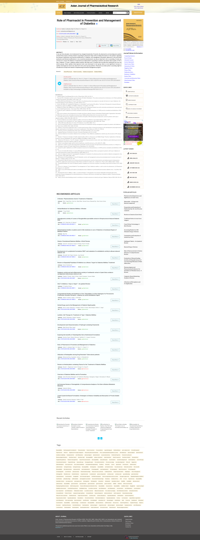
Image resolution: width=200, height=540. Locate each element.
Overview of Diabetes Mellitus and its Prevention (72, 374)
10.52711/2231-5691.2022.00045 (67, 329)
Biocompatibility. (95, 459)
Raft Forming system (74, 485)
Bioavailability (59, 469)
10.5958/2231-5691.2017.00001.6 (67, 257)
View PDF (103, 45)
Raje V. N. (73, 29)
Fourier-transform (90, 450)
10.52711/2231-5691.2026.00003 (67, 368)
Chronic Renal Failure (89, 497)
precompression (69, 481)
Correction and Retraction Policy (132, 78)
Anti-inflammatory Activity (122, 490)
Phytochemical (112, 507)
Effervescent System (127, 483)
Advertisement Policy (129, 80)
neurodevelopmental (120, 462)
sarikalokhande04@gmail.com (68, 31)
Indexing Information (133, 117)
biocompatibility (89, 457)
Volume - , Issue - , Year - (72, 41)
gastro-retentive (108, 483)
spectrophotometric (86, 469)
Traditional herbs (108, 471)
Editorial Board (79, 12)
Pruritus (118, 497)
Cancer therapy (140, 459)
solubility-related (124, 485)
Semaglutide (75, 476)
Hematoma (107, 478)
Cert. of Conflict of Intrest (135, 108)
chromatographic (95, 469)
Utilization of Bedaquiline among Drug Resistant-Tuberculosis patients (79, 354)
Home (58, 12)
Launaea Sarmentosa (105, 454)
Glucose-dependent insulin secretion (110, 476)
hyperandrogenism (99, 493)
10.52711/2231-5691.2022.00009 (67, 309)
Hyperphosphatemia (111, 497)
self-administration (109, 466)
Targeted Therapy (134, 502)
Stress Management (136, 471)
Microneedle (136, 466)
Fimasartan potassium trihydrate (91, 452)
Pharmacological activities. (122, 507)
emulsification (86, 500)
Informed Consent (128, 60)
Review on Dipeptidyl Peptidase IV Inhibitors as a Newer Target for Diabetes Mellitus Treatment (86, 262)
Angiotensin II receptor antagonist (76, 452)
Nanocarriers (116, 502)
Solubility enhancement (61, 488)
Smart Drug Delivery (124, 502)
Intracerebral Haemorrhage (97, 478)
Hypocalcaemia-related (61, 497)
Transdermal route (118, 466)
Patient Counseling (77, 71)
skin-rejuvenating (69, 500)
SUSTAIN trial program (96, 476)
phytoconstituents (108, 493)
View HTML (116, 45)
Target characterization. (118, 471)
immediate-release (60, 481)
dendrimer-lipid (81, 457)
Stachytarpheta (85, 505)
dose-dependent (59, 490)
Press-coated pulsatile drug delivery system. (109, 452)
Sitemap (89, 536)
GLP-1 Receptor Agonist (85, 476)
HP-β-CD (65, 452)
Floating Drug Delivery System (62, 485)
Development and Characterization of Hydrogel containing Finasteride (78, 325)
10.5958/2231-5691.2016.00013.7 (67, 235)
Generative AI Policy (129, 66)
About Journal (60, 1)
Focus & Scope (128, 58)
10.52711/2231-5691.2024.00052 (67, 319)
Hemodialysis (80, 497)
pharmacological (131, 452)
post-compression (126, 450)
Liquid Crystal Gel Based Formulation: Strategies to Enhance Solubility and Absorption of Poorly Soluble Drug (88, 396)
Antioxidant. (140, 500)
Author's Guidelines (133, 95)
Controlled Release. (77, 505)
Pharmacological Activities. (61, 457)
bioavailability (59, 450)
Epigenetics (134, 462)
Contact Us (69, 1)
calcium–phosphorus (101, 495)
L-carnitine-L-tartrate (92, 488)
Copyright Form (132, 104)
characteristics (109, 485)
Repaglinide (132, 485)
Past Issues (67, 12)
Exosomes (58, 505)
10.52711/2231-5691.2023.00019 (67, 33)
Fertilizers (101, 464)
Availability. (129, 481)
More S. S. (78, 29)
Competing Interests (129, 56)
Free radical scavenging (110, 490)
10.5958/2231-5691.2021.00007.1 (67, 288)
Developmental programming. (92, 464)
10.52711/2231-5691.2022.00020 (67, 358)
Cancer (112, 464)
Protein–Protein (68, 493)
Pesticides (107, 464)
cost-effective (68, 471)
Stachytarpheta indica (84, 507)
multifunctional (108, 502)
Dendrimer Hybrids (126, 457)
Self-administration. (68, 469)
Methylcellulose (117, 450)
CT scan (125, 478)
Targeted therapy (71, 462)
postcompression (78, 481)
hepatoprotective (70, 454)
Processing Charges (132, 113)
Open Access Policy (129, 64)
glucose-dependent (101, 474)
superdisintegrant (108, 450)
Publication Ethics (128, 72)
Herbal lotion (117, 500)
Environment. (125, 464)
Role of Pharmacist (68, 71)
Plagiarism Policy (128, 68)
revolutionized (93, 474)
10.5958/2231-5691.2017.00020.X (68, 245)
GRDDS (114, 483)
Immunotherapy (80, 462)
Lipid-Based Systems (66, 505)
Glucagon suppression (124, 476)
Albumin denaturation (99, 490)
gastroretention (91, 483)
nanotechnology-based (122, 459)
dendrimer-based (72, 457)
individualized (120, 495)
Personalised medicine (99, 462)
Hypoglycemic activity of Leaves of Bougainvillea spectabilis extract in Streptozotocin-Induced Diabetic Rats (88, 219)
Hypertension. (131, 478)
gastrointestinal (134, 474)
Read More (115, 204)
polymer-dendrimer (98, 457)
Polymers (141, 502)
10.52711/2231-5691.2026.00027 (67, 378)
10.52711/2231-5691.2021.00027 (67, 278)
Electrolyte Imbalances (100, 497)
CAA (121, 478)
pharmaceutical (77, 469)
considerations (59, 507)
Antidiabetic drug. (83, 488)
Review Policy (127, 76)
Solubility (123, 481)
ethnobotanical (123, 452)
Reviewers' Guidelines (129, 74)
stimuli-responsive (117, 457)
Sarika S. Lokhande (66, 29)
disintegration (93, 466)
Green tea (128, 500)
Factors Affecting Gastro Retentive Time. (88, 485)
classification (59, 478)
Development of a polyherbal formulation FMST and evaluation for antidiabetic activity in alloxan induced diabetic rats (89, 251)
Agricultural (118, 464)
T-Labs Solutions (133, 538)
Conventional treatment (61, 462)
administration (133, 464)
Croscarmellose (99, 450)
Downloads (128, 525)
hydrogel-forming (67, 466)
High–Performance (123, 469)
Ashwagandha (59, 474)
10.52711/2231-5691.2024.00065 (67, 339)
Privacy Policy (127, 70)
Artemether (100, 481)
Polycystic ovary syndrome (97, 471)
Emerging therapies (89, 462)
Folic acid (128, 462)
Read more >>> (140, 46)
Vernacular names (104, 507)
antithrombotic (75, 478)
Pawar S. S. (84, 29)
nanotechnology (74, 502)
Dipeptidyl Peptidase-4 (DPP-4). (137, 476)
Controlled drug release (73, 488)
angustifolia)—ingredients (134, 497)
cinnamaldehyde (59, 493)
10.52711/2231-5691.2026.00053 (67, 401)
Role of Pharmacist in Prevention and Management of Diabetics (89, 22)
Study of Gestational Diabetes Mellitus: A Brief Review (74, 241)
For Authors (91, 12)
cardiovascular (110, 474)
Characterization (81, 450)
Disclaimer (126, 82)
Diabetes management (88, 71)
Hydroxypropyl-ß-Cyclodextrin (70, 450)
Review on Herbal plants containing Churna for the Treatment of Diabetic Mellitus (82, 364)
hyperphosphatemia (112, 495)
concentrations (120, 488)
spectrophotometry (104, 469)
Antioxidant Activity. (133, 490)
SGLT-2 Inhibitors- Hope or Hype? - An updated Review (74, 284)
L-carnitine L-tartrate (88, 490)
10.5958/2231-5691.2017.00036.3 (67, 266)
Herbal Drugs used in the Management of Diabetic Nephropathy (76, 305)
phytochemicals (139, 452)
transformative (112, 459)
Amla (123, 500)
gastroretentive (74, 483)
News (107, 12)
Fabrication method (128, 466)
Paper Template (132, 100)
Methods (120, 483)
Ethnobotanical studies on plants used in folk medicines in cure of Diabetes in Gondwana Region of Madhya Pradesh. (87, 230)
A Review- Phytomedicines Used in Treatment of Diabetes (75, 199)
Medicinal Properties (116, 454)
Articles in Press (129, 523)
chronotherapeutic (135, 450)
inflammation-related (78, 490)
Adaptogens (127, 471)
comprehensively (84, 474)
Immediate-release (116, 481)
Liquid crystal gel (140, 485)
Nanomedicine (135, 457)
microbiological (94, 500)
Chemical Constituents (126, 454)
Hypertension (59, 452)
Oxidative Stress (114, 478)
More (100, 12)
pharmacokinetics (99, 502)
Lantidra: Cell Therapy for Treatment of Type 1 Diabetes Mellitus (77, 315)
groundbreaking (126, 474)
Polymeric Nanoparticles (73, 459)
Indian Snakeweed (95, 507)
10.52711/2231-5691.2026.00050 (67, 390)
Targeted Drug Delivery (61, 459)
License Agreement (129, 62)
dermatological (110, 500)
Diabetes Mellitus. (98, 71)
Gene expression (68, 464)
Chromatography (113, 469)
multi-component (117, 493)
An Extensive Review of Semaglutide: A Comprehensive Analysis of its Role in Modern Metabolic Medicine (86, 385)
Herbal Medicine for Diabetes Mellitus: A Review (72, 208)
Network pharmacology (85, 471)
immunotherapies (104, 459)
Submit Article (138, 12)
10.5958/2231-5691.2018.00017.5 (67, 224)
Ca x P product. (125, 497)
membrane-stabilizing (60, 454)
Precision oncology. (110, 462)
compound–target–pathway (78, 493)
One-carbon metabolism (79, 464)
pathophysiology (67, 478)
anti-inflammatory (79, 454)
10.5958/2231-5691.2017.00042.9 (67, 299)
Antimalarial (107, 481)
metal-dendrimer (107, 457)
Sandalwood (134, 500)
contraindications (60, 476)
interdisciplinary (131, 459)
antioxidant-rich (102, 500)
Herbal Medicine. (75, 474)
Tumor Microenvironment (84, 459)
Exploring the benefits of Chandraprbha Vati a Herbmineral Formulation (79, 335)
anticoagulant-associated (85, 478)
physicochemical (77, 500)
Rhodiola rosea (67, 474)
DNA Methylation (60, 464)
